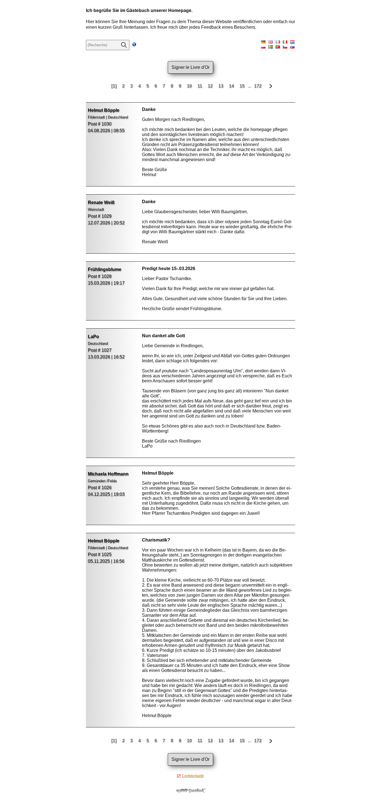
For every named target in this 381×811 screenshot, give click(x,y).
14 (232, 86)
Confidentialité (193, 776)
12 (211, 86)
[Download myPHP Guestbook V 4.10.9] (190, 791)
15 (243, 86)
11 (200, 86)
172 (258, 86)
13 (221, 86)
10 (190, 86)
